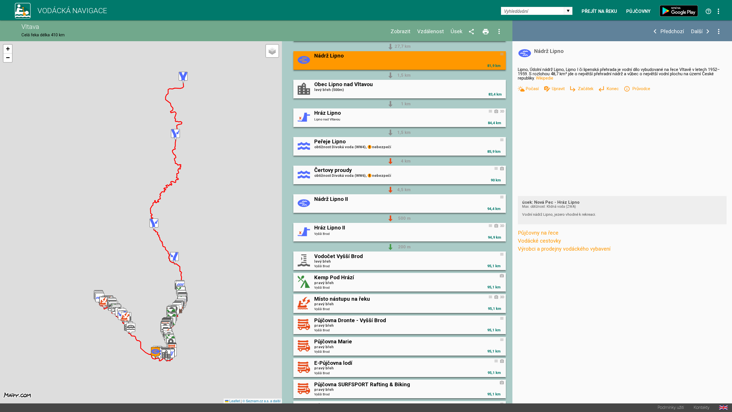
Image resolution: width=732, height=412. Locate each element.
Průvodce (641, 88)
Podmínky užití (671, 407)
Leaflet (234, 400)
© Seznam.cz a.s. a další (261, 400)
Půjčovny (638, 11)
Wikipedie (544, 78)
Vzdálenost (430, 31)
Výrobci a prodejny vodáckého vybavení (564, 249)
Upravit (559, 88)
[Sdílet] (472, 32)
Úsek (456, 31)
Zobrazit (400, 31)
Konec (613, 88)
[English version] (723, 407)
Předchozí (672, 31)
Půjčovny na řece (538, 233)
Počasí (533, 88)
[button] (104, 303)
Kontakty (701, 407)
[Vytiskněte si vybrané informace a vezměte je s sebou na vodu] (486, 32)
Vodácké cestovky (539, 241)
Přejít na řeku (599, 11)
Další (697, 31)
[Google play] (680, 11)
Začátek (586, 88)
